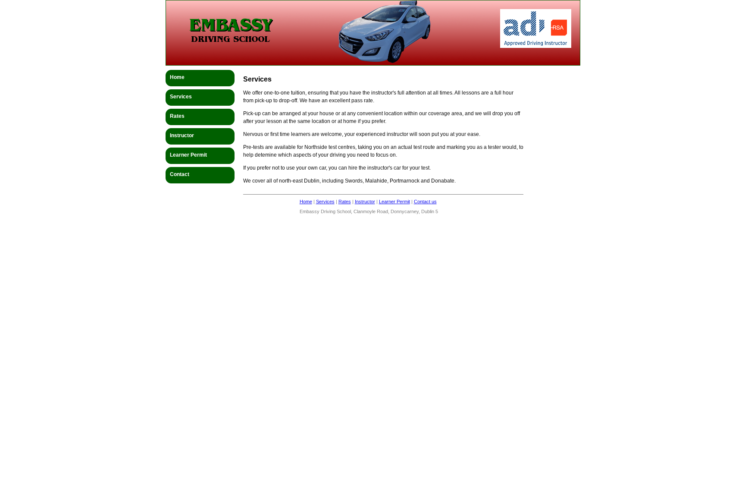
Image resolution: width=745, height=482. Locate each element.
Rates (344, 201)
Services (325, 201)
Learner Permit (394, 201)
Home (306, 201)
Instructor (365, 201)
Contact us (425, 201)
